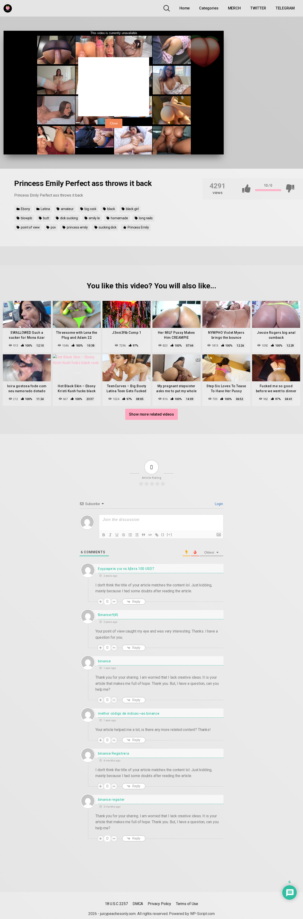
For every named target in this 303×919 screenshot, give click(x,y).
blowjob (26, 218)
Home (184, 8)
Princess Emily (138, 227)
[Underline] (117, 535)
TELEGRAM (285, 8)
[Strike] (123, 535)
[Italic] (110, 535)
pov (53, 227)
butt (45, 218)
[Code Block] (150, 535)
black (111, 209)
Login (218, 504)
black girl (132, 209)
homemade (119, 218)
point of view (30, 227)
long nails (145, 218)
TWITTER (258, 8)
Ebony (25, 209)
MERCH (234, 8)
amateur (67, 209)
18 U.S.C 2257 (116, 903)
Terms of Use (187, 903)
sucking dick (107, 227)
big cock (90, 209)
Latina (45, 209)
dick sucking (68, 218)
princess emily (77, 227)
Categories (208, 8)
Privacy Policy (159, 903)
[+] (169, 534)
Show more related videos (151, 414)
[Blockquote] (143, 535)
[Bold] (103, 535)
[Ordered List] (130, 535)
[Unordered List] (137, 535)
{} (163, 534)
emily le (94, 218)
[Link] (156, 535)
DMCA (138, 903)
